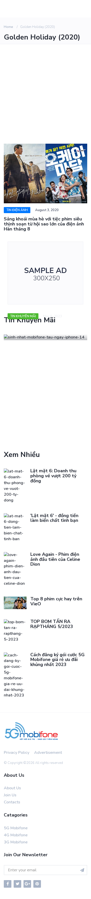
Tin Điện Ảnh (17, 210)
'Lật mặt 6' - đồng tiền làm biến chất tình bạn (54, 518)
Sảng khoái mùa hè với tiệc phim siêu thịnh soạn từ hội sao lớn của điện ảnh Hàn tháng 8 (44, 224)
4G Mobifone (16, 835)
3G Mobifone (16, 842)
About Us (12, 788)
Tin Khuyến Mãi (23, 316)
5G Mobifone (16, 828)
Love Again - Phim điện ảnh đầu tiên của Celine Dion (55, 559)
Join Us (10, 795)
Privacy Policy (16, 752)
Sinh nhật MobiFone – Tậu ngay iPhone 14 (41, 329)
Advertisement (48, 752)
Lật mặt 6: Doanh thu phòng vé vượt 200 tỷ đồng (53, 476)
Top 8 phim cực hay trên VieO (56, 601)
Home (8, 27)
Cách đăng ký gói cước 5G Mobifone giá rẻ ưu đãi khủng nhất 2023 (57, 660)
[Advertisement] (45, 92)
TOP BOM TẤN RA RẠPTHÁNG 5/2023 (51, 624)
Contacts (12, 802)
